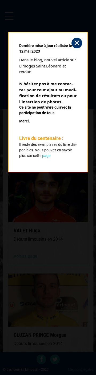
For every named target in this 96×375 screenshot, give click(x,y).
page (46, 156)
